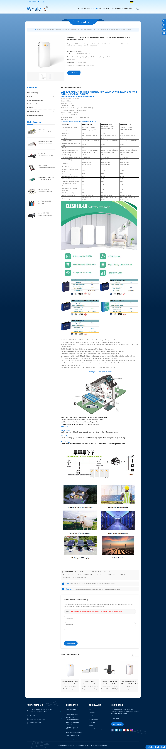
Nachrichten (120, 8)
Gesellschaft (92, 712)
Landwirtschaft (32, 104)
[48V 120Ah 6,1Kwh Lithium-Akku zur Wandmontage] (137, 670)
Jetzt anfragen (74, 72)
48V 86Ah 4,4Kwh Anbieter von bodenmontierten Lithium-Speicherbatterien (78, 683)
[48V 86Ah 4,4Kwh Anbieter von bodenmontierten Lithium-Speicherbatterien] (78, 670)
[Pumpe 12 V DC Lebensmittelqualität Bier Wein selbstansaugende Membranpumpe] (31, 131)
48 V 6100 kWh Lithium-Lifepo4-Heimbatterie (103, 572)
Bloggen (91, 725)
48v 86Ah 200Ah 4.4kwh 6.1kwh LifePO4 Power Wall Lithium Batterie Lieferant (93, 583)
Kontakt (132, 8)
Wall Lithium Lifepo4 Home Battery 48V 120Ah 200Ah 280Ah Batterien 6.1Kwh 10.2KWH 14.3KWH (96, 611)
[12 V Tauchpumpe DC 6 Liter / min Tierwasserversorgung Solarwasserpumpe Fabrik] (31, 203)
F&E (126, 8)
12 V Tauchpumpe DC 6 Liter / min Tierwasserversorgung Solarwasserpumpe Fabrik (46, 202)
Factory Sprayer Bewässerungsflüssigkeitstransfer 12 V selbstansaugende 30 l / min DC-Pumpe (46, 166)
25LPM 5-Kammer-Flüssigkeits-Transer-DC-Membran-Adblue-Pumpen (46, 190)
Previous (132, 655)
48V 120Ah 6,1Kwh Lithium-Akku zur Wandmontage (137, 683)
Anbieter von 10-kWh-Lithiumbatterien (74, 577)
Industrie (30, 107)
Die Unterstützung (106, 8)
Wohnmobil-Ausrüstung (35, 100)
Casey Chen (37, 722)
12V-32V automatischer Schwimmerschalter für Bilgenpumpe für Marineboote (45, 142)
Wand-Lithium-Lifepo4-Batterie (72, 575)
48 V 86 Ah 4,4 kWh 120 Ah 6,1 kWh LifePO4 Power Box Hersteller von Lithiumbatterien (117, 683)
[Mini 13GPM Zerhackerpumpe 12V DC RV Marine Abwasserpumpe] (31, 155)
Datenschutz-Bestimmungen (96, 729)
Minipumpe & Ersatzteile (35, 115)
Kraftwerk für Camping (72, 714)
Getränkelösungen (33, 111)
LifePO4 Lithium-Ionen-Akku (73, 735)
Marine (29, 96)
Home (39, 29)
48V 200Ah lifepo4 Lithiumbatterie (94, 575)
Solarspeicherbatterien (63, 29)
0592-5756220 (32, 2)
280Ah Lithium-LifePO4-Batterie (117, 575)
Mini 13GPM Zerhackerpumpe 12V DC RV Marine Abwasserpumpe (46, 154)
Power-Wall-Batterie (81, 572)
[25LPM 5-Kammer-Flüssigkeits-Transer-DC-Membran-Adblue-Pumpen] (31, 191)
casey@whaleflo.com (45, 2)
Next (137, 655)
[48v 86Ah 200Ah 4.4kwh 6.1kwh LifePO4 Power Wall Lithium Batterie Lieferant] (97, 670)
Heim (77, 8)
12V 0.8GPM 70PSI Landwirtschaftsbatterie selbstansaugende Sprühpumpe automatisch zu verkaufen (46, 214)
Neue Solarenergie (48, 29)
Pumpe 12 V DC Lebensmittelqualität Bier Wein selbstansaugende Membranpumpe (45, 130)
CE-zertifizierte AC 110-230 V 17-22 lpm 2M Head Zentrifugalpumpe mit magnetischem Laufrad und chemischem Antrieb (46, 178)
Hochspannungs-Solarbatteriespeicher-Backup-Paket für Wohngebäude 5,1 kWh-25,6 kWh (97, 589)
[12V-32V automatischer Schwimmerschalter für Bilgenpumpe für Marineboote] (31, 143)
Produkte (95, 8)
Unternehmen (85, 8)
